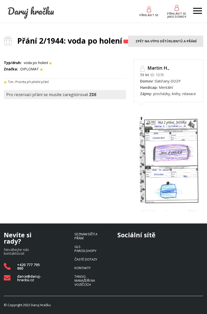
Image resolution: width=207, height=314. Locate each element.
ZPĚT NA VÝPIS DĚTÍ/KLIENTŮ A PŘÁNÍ (166, 41)
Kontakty (82, 268)
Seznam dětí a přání (85, 236)
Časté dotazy (85, 259)
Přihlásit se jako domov (176, 15)
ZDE (92, 94)
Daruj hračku (31, 11)
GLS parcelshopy (85, 248)
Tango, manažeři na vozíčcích (84, 280)
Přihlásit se (148, 14)
